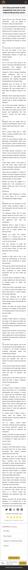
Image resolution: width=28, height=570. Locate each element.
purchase (22, 563)
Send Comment (14, 558)
